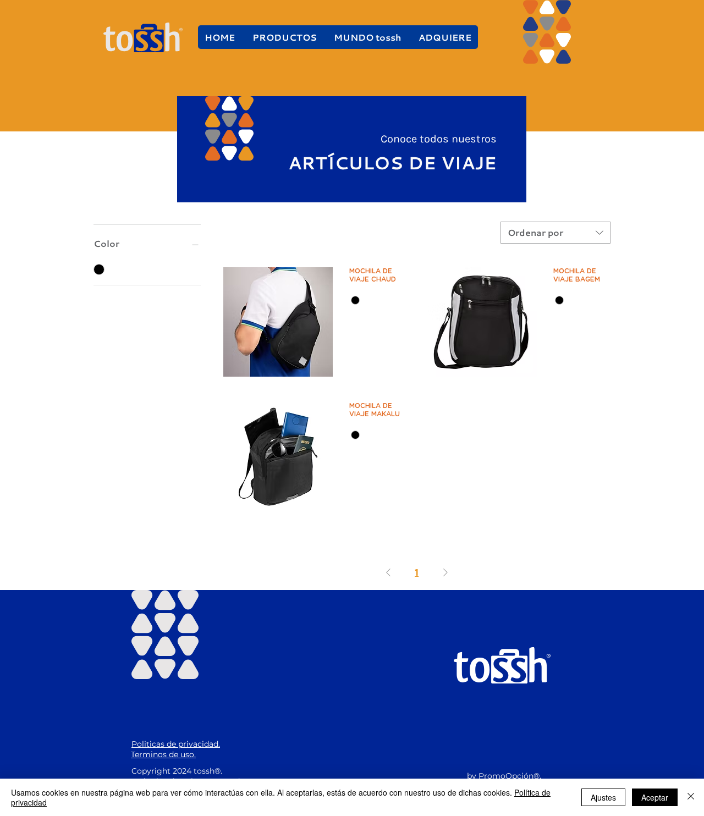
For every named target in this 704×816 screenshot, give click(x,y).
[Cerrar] (690, 797)
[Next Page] (445, 572)
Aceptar (654, 797)
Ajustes (603, 797)
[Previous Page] (388, 572)
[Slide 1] (352, 187)
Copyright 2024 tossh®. (176, 771)
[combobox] (555, 233)
